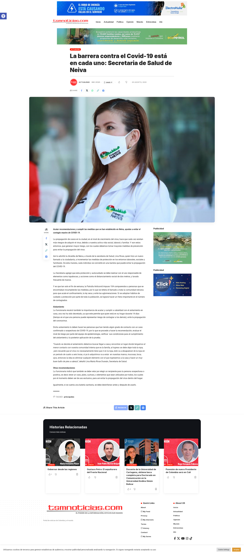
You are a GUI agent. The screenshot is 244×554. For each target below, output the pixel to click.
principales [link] (69, 397)
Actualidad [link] (75, 49)
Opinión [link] (51, 465)
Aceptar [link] (236, 550)
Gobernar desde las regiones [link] (62, 469)
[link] (3, 16)
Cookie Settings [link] (223, 550)
